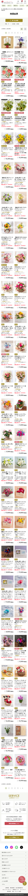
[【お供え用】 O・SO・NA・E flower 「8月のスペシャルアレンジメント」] (7, 198)
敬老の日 (15, 5)
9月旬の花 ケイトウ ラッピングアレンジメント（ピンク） (7, 298)
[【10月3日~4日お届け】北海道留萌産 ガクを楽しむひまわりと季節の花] (21, 105)
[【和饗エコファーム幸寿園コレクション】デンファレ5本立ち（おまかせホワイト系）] (7, 730)
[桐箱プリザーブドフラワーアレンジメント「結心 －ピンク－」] (7, 522)
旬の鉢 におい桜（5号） (7, 444)
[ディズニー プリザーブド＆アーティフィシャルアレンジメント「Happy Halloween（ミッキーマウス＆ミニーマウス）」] (7, 552)
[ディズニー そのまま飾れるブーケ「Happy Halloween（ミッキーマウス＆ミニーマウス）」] (21, 641)
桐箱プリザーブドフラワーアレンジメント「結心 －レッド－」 (20, 503)
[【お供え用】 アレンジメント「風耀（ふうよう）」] (7, 462)
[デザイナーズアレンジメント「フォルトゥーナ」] (7, 492)
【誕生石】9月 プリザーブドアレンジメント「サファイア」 (7, 358)
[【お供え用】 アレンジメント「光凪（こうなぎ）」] (21, 462)
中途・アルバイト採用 (16, 891)
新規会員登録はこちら (14, 823)
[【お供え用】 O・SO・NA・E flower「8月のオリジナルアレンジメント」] (21, 168)
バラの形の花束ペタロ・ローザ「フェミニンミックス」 (20, 771)
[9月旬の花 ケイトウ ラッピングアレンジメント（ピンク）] (7, 287)
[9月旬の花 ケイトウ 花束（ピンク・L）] (21, 376)
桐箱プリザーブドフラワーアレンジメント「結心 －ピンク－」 (7, 533)
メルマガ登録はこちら (14, 837)
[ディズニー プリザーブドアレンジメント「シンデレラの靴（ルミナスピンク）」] (21, 581)
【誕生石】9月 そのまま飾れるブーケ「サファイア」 (21, 622)
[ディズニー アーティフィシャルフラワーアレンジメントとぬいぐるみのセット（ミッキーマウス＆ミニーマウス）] (7, 700)
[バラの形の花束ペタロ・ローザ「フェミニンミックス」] (21, 760)
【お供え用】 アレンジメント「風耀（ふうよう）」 (7, 473)
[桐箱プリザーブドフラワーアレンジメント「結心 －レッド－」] (21, 492)
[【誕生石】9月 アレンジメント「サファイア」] (21, 434)
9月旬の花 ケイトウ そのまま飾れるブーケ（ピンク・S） (20, 358)
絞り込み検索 (15, 20)
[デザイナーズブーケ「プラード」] (7, 641)
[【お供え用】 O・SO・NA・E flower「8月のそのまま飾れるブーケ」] (7, 257)
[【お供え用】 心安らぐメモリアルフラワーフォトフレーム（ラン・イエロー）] (7, 581)
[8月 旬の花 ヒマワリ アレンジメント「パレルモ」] (7, 138)
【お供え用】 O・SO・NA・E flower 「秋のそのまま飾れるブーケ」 (7, 416)
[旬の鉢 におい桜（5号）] (7, 434)
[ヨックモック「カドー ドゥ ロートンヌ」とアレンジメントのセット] (7, 671)
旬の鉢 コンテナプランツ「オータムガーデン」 (20, 416)
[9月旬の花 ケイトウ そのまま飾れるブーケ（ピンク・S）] (21, 347)
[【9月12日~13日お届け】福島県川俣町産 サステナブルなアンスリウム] (7, 72)
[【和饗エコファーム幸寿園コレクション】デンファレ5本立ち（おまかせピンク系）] (21, 700)
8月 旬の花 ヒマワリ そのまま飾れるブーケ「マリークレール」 (7, 239)
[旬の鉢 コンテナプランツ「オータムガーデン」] (21, 404)
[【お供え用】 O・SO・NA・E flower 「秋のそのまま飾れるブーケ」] (7, 404)
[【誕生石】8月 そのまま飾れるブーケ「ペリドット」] (21, 227)
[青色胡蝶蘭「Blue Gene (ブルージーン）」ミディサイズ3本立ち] (21, 42)
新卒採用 (9, 891)
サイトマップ (23, 889)
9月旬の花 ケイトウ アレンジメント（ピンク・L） (20, 298)
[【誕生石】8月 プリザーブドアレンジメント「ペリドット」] (21, 198)
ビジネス (22, 5)
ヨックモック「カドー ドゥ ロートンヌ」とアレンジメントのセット (7, 682)
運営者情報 (12, 887)
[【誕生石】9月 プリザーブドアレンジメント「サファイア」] (7, 347)
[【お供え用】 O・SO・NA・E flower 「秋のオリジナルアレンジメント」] (7, 317)
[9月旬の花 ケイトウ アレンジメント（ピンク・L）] (21, 287)
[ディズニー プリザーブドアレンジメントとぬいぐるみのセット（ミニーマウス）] (21, 671)
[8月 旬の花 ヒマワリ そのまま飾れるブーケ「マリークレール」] (7, 227)
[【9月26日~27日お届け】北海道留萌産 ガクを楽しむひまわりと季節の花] (7, 105)
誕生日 (3, 5)
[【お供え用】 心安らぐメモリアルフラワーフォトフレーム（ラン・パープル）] (21, 552)
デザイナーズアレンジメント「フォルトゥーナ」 (7, 503)
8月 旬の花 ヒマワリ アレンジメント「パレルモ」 (7, 149)
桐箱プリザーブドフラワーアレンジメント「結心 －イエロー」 (20, 533)
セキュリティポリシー (7, 889)
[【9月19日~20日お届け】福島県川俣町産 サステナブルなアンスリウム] (21, 72)
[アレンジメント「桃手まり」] (7, 760)
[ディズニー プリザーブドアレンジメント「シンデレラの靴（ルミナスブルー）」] (7, 611)
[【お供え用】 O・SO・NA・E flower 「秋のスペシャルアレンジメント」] (21, 317)
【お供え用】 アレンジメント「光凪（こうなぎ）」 (20, 473)
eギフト (9, 5)
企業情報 (7, 887)
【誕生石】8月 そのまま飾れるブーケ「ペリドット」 (21, 239)
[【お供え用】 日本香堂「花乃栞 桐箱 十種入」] (21, 730)
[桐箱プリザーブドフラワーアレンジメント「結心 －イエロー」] (21, 522)
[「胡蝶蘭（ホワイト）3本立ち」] (7, 42)
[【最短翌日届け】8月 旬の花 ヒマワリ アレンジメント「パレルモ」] (21, 138)
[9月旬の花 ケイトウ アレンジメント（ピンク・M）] (21, 257)
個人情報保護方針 (19, 887)
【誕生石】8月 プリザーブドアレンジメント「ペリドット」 (21, 209)
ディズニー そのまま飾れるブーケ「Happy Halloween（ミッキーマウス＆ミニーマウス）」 (20, 654)
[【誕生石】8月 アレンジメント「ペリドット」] (7, 168)
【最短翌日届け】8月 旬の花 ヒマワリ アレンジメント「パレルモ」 (21, 149)
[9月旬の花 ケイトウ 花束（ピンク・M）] (7, 376)
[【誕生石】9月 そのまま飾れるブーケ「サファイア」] (21, 611)
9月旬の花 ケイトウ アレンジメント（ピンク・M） (20, 268)
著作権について (16, 889)
